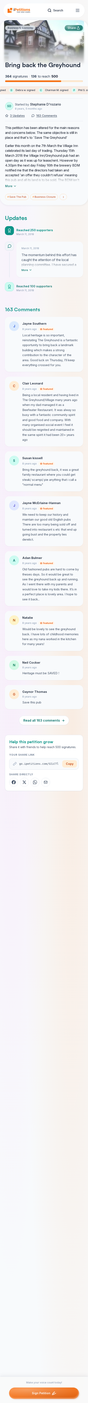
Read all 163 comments (44, 720)
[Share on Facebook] (13, 782)
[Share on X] (24, 782)
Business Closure (44, 196)
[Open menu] (77, 10)
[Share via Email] (45, 782)
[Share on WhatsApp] (34, 782)
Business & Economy (20, 27)
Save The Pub (16, 196)
